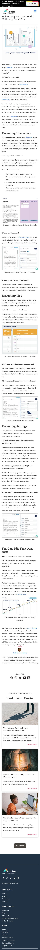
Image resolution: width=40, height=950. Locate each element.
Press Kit (4, 902)
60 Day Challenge (7, 921)
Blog (3, 913)
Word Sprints (6, 915)
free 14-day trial (32, 628)
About (4, 893)
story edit (14, 116)
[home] (8, 11)
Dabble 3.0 (32, 4)
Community (5, 899)
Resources (5, 910)
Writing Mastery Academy (10, 918)
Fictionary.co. (23, 84)
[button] (35, 11)
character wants (24, 237)
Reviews (4, 896)
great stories (21, 594)
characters (28, 137)
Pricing (4, 929)
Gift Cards (5, 932)
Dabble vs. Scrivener (8, 940)
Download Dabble (8, 943)
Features (5, 935)
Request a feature (7, 937)
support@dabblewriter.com (10, 883)
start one (9, 67)
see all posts (20, 846)
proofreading (6, 100)
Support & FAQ (7, 946)
